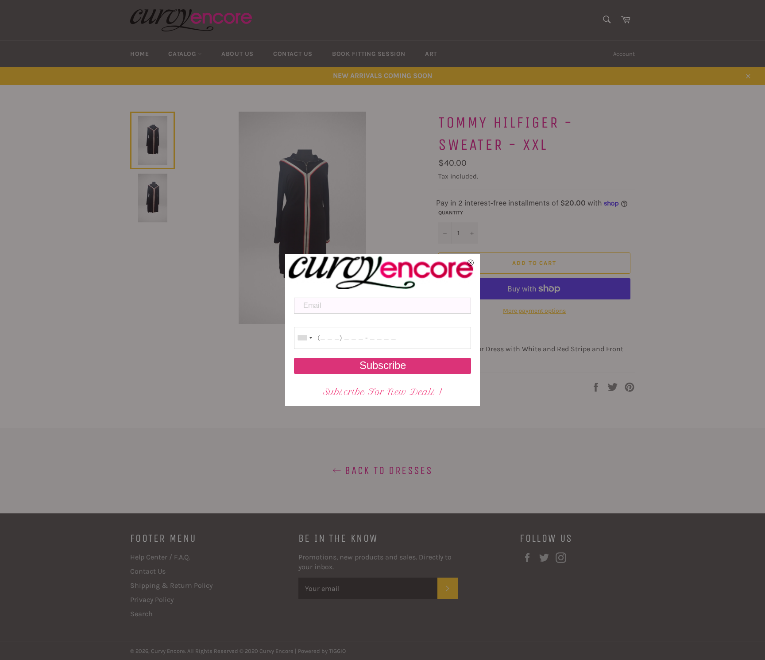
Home (139, 54)
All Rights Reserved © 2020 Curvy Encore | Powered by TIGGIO (266, 651)
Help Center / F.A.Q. (160, 557)
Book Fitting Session (369, 54)
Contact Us (293, 54)
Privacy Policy (152, 599)
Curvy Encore (168, 651)
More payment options (534, 310)
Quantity (450, 213)
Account (624, 53)
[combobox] (304, 338)
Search (141, 614)
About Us (237, 54)
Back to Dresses (387, 470)
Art (431, 54)
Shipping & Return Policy (171, 585)
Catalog (183, 54)
